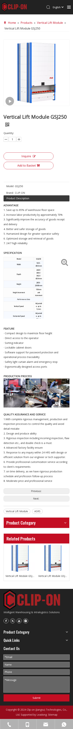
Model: (10, 186)
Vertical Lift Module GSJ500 (53, 576)
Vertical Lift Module (17, 511)
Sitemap (52, 714)
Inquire (26, 156)
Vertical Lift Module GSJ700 (20, 576)
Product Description (17, 198)
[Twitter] (12, 620)
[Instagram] (25, 620)
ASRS (37, 511)
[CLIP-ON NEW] (32, 600)
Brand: (10, 192)
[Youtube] (19, 620)
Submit (37, 698)
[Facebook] (6, 620)
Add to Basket (26, 165)
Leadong (42, 714)
